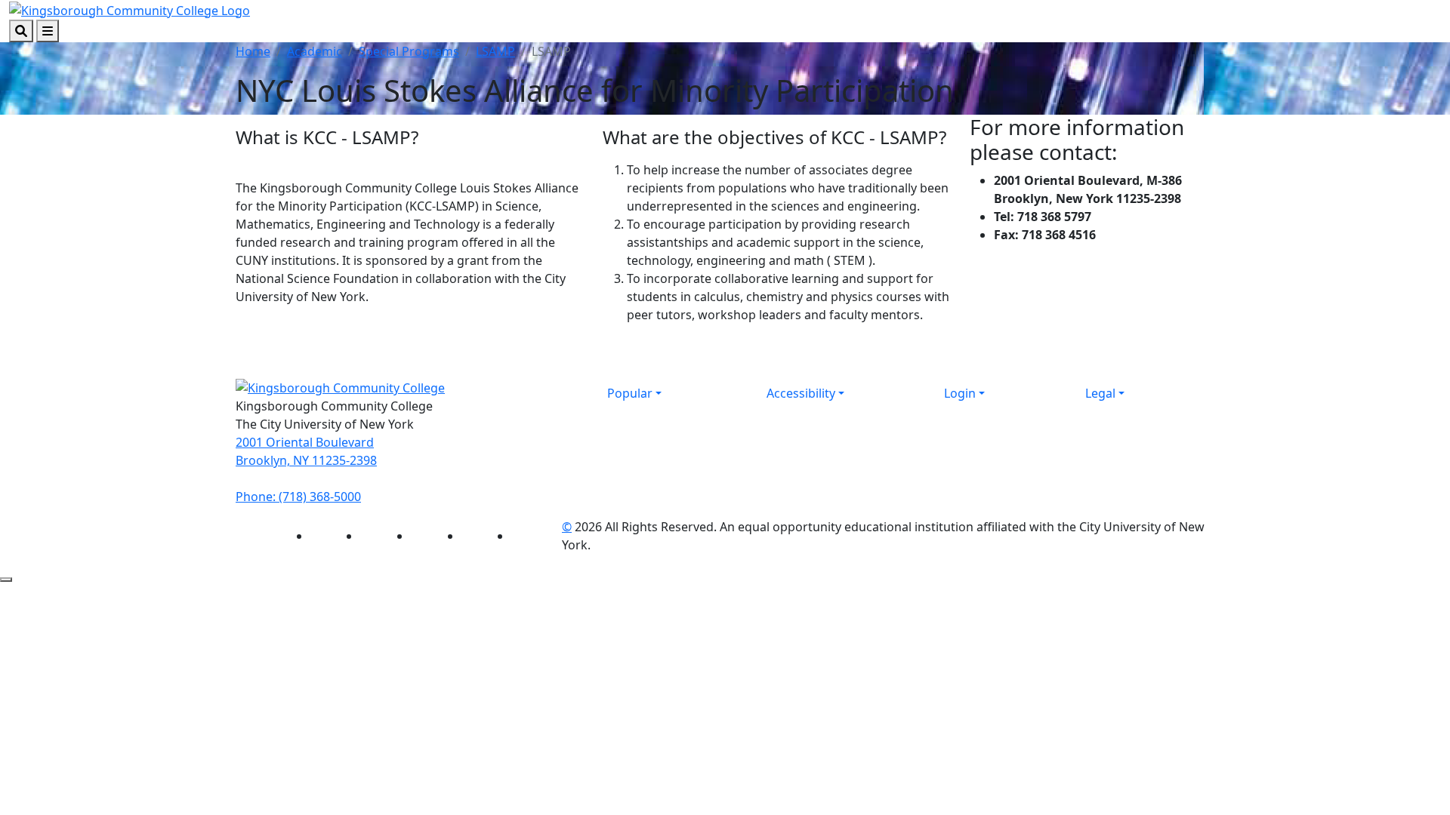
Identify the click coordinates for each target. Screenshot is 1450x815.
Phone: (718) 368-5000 (298, 496)
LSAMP (495, 51)
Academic (314, 51)
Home (253, 51)
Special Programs (409, 51)
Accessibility (801, 393)
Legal (1100, 393)
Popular (629, 393)
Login (960, 393)
